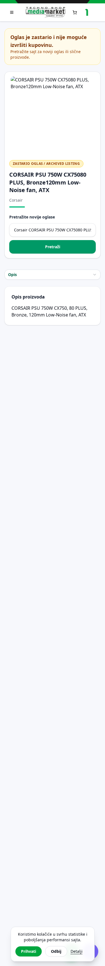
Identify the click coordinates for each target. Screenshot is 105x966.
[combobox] (52, 275)
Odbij (56, 951)
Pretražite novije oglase (32, 217)
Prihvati (28, 951)
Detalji (77, 951)
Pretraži (52, 246)
